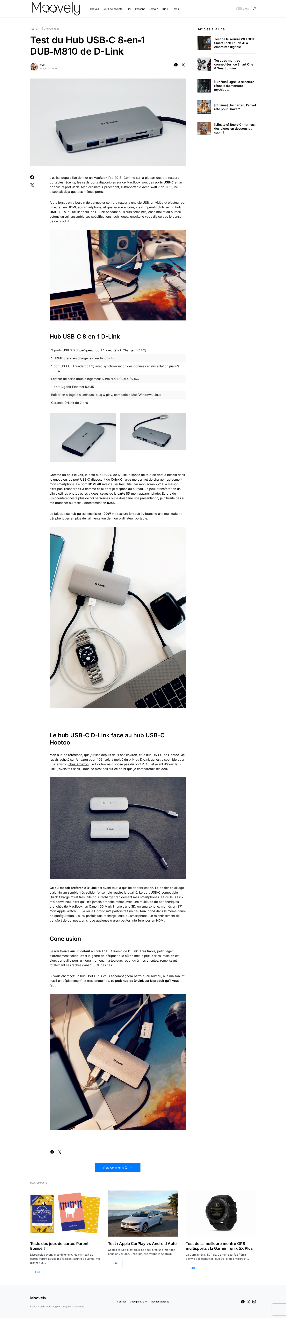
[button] (242, 8)
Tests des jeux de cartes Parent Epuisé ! (59, 1246)
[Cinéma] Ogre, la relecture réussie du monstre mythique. (234, 86)
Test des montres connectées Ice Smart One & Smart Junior (233, 64)
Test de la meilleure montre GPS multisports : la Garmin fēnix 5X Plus (219, 1246)
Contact (121, 1301)
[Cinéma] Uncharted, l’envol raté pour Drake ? (235, 107)
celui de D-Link (94, 212)
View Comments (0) (115, 1167)
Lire (37, 1271)
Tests (33, 28)
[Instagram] (254, 1301)
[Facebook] (243, 1301)
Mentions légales (160, 1301)
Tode (42, 65)
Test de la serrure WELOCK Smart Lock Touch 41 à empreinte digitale (234, 43)
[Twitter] (248, 1301)
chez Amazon (78, 764)
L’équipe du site (138, 1301)
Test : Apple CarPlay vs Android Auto (142, 1243)
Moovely (38, 1298)
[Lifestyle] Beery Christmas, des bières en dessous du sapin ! (235, 128)
